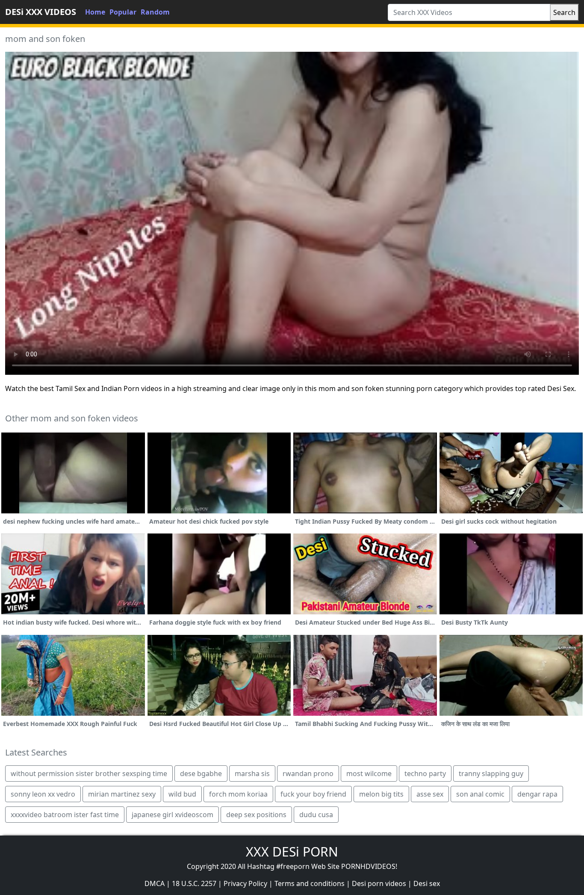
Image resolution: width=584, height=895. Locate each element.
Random (155, 12)
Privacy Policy (245, 883)
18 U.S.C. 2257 (194, 883)
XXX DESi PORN (292, 851)
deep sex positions (256, 814)
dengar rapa (537, 794)
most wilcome (369, 773)
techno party (425, 773)
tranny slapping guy (491, 773)
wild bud (182, 794)
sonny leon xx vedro (43, 794)
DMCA (155, 883)
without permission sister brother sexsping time (89, 773)
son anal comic (480, 794)
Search (564, 12)
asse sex (429, 794)
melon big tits (381, 794)
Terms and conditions (309, 883)
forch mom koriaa (238, 794)
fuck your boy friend (313, 794)
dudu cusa (316, 814)
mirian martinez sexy (122, 794)
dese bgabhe (201, 773)
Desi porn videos (379, 883)
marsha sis (252, 773)
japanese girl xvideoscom (172, 814)
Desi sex (426, 883)
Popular (122, 12)
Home (95, 12)
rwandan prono (308, 773)
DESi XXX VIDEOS (40, 12)
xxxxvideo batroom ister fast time (65, 814)
